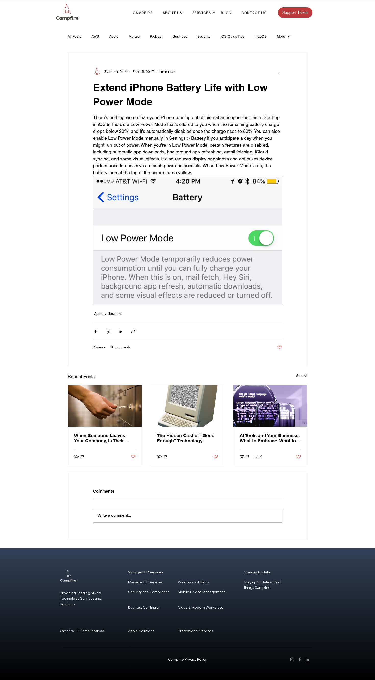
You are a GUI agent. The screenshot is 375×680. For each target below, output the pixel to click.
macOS (261, 36)
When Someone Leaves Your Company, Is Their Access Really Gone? (99, 438)
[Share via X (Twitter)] (108, 331)
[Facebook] (299, 659)
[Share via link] (133, 331)
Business (180, 36)
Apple (113, 36)
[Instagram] (292, 659)
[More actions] (279, 72)
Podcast (156, 36)
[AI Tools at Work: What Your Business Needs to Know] (270, 406)
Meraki (134, 36)
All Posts (74, 36)
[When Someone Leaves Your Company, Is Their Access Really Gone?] (105, 406)
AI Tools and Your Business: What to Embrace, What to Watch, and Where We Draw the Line (270, 438)
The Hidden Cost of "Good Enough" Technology (186, 438)
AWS (95, 36)
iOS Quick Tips (232, 36)
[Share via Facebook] (95, 331)
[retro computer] (187, 406)
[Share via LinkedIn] (120, 331)
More (281, 36)
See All (301, 376)
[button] (201, 13)
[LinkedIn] (307, 659)
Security (203, 36)
